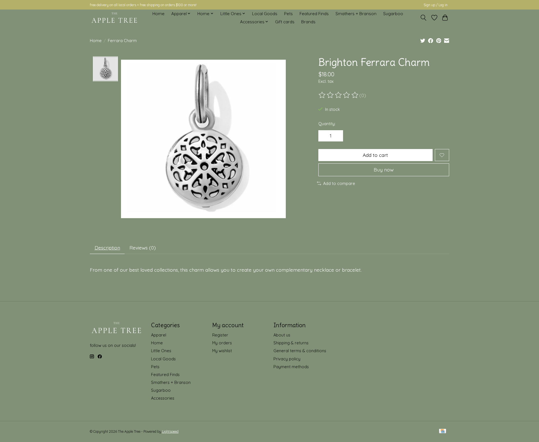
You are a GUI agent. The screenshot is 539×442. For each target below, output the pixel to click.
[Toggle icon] (423, 18)
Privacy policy (286, 358)
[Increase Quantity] (337, 136)
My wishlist (222, 350)
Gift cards (284, 21)
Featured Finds (314, 13)
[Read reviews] (338, 95)
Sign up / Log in (435, 5)
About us (281, 335)
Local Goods (264, 13)
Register (220, 335)
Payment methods (291, 366)
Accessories (162, 398)
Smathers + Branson (355, 13)
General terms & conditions (299, 350)
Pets (288, 13)
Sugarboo (393, 13)
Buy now (384, 169)
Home (158, 13)
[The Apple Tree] (114, 17)
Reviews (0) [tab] (142, 247)
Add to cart (375, 155)
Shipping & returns (291, 342)
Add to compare (339, 183)
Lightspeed (170, 431)
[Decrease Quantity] (324, 136)
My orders (222, 342)
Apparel (158, 335)
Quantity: (326, 123)
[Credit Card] (442, 431)
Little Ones (161, 350)
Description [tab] (107, 247)
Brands (308, 21)
